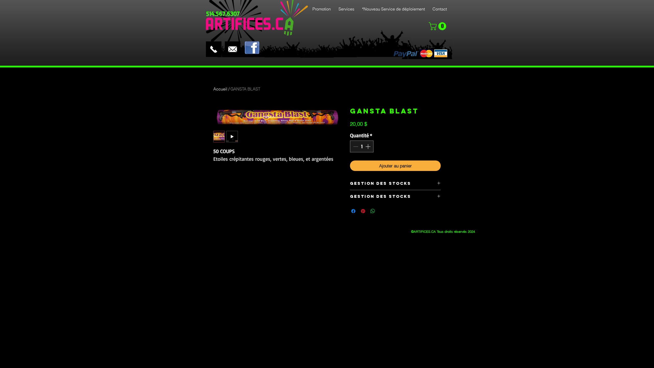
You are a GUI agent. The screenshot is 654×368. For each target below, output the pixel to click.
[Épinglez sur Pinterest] (363, 211)
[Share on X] (382, 211)
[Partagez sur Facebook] (353, 211)
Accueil (220, 88)
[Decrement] (355, 146)
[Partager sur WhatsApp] (373, 211)
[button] (438, 26)
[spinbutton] (361, 146)
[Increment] (368, 146)
